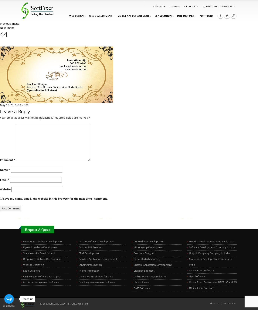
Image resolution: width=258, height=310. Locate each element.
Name (5, 170)
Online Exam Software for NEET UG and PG (213, 282)
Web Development (100, 16)
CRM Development (89, 253)
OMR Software (142, 288)
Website (5, 189)
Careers (175, 6)
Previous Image (9, 23)
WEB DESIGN (76, 16)
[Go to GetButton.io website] (9, 306)
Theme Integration (89, 270)
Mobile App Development (133, 16)
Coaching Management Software (97, 282)
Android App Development (149, 241)
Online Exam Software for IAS (150, 276)
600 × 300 (22, 105)
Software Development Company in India (212, 247)
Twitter (227, 15)
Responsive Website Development (42, 259)
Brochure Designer (144, 253)
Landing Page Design (90, 264)
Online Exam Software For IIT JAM (42, 276)
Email (4, 179)
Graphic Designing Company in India (209, 253)
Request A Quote (38, 230)
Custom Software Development (96, 241)
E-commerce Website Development (43, 241)
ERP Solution (163, 16)
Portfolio (206, 16)
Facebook (220, 15)
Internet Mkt (185, 16)
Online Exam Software (201, 270)
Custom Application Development (153, 264)
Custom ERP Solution (90, 247)
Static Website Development (39, 253)
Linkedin (233, 15)
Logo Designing (31, 270)
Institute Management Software (41, 282)
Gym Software (197, 276)
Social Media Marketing (147, 259)
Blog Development (144, 270)
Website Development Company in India (211, 241)
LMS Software (141, 282)
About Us (160, 6)
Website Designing (33, 264)
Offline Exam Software (201, 288)
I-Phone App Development (149, 247)
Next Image (7, 28)
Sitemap (214, 303)
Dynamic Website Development (41, 247)
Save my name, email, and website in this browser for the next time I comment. (55, 198)
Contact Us (192, 6)
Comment (7, 160)
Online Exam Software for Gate (96, 276)
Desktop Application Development (98, 259)
